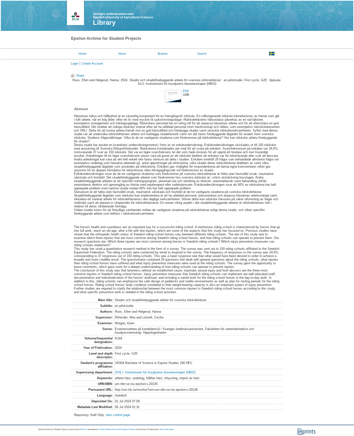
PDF (186, 91)
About (122, 53)
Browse (163, 53)
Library (104, 22)
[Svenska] (272, 53)
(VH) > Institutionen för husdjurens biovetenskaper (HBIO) (155, 372)
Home (82, 53)
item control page (118, 415)
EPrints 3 (83, 429)
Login (74, 63)
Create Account (92, 63)
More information (167, 429)
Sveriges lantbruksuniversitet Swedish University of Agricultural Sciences (123, 15)
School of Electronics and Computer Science (117, 429)
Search (202, 53)
